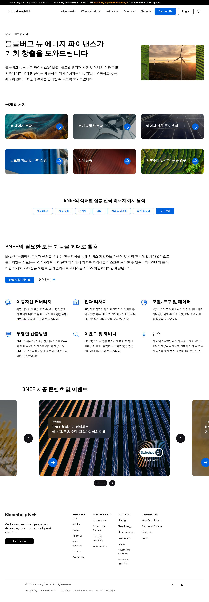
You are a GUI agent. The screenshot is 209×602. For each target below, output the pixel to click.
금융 (99, 211)
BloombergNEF (19, 11)
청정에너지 (43, 211)
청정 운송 (64, 211)
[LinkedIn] (182, 585)
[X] (172, 585)
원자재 (82, 211)
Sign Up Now (19, 541)
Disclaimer (65, 590)
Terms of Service (48, 590)
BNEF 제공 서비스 (19, 279)
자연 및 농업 (143, 211)
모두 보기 (165, 211)
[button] (31, 2)
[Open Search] (199, 11)
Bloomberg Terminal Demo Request (71, 2)
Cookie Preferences (83, 590)
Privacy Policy (31, 590)
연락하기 (45, 280)
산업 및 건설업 (119, 211)
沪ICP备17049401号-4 (105, 590)
